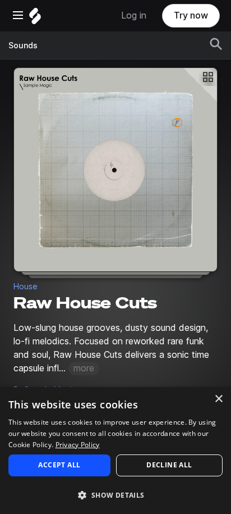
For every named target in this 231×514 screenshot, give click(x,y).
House (25, 286)
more (83, 368)
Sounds (23, 45)
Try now (191, 15)
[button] (115, 494)
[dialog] (115, 450)
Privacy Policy (78, 444)
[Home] (35, 19)
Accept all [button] (59, 465)
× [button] (218, 399)
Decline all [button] (169, 465)
